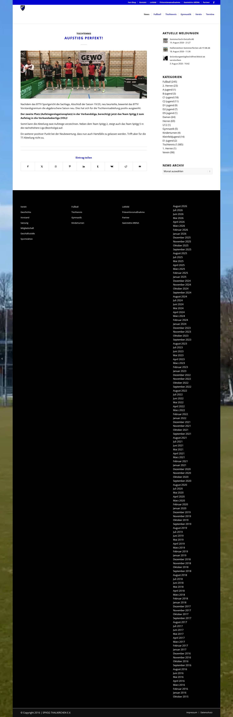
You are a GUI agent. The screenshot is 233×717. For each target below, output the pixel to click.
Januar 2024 (179, 323)
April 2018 (179, 590)
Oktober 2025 (180, 245)
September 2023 (182, 339)
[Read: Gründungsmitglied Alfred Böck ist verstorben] (165, 58)
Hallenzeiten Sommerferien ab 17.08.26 (190, 47)
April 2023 (179, 359)
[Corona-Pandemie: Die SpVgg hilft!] (2, 358)
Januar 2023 (179, 371)
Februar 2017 (180, 645)
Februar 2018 (180, 598)
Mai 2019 (178, 539)
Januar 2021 (179, 465)
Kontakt (142, 2)
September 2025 (182, 249)
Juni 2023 (178, 351)
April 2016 (179, 680)
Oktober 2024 (180, 288)
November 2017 (182, 610)
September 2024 (182, 292)
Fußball (167, 81)
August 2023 (180, 343)
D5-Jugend (168, 113)
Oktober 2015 (180, 696)
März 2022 (179, 410)
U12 (165, 125)
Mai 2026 (178, 218)
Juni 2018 (178, 582)
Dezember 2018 (182, 559)
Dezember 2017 (182, 606)
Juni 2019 (178, 535)
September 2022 (182, 386)
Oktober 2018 (180, 567)
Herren (166, 121)
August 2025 (180, 253)
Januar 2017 (179, 649)
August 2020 (180, 484)
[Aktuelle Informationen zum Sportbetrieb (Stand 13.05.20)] (230, 358)
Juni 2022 (178, 398)
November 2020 (182, 472)
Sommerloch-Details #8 (182, 39)
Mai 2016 (178, 676)
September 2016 (182, 665)
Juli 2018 (178, 579)
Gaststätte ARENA (192, 2)
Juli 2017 (178, 626)
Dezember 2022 (182, 374)
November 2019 (182, 516)
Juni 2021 (178, 445)
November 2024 (182, 284)
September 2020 (182, 480)
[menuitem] (132, 2)
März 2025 (179, 268)
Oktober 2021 (180, 429)
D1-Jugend (168, 105)
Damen (167, 117)
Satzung (24, 222)
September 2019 (182, 524)
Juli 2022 (178, 394)
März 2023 (179, 363)
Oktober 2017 (180, 614)
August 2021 (180, 437)
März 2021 (179, 457)
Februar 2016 (180, 688)
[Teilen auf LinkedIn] (84, 166)
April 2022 (179, 406)
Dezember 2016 (182, 653)
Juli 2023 (178, 347)
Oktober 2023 (180, 335)
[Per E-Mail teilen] (140, 166)
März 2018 (179, 594)
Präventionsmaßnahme (170, 2)
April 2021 (179, 453)
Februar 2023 (180, 367)
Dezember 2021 (182, 422)
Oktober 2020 (180, 476)
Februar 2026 (180, 229)
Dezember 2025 (182, 237)
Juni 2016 (178, 673)
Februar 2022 (180, 414)
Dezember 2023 (182, 327)
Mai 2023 (178, 355)
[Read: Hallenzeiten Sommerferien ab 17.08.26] (165, 49)
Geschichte (26, 212)
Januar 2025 (179, 276)
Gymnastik (168, 128)
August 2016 (180, 669)
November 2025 (182, 241)
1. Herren (168, 148)
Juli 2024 (178, 300)
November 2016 (182, 657)
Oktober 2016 (180, 661)
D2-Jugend (168, 109)
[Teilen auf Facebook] (28, 166)
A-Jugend (167, 89)
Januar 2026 (179, 233)
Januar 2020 (179, 508)
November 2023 (182, 331)
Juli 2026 (178, 210)
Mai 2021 (178, 449)
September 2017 (182, 618)
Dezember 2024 (182, 280)
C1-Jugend (168, 97)
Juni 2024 (178, 304)
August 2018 (180, 575)
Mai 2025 (178, 261)
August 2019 (180, 527)
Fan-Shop (132, 2)
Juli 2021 (178, 441)
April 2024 (179, 312)
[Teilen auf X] (42, 166)
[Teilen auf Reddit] (126, 166)
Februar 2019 (180, 551)
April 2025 (179, 265)
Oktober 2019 (180, 520)
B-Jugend (167, 93)
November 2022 (182, 378)
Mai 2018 (178, 586)
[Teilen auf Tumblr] (98, 166)
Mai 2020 (178, 492)
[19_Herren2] (84, 75)
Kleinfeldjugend (171, 136)
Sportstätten (27, 238)
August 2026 (180, 206)
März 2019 (179, 547)
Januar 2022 (179, 418)
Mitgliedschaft (27, 228)
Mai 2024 (178, 308)
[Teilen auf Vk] (112, 166)
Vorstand (25, 217)
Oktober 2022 (180, 382)
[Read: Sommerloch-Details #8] (165, 41)
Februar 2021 (180, 461)
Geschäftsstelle (28, 233)
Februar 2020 (180, 504)
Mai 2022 (178, 402)
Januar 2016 (179, 692)
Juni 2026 (178, 214)
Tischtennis (84, 33)
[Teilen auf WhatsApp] (56, 166)
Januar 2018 (179, 602)
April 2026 (179, 221)
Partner (206, 2)
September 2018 (182, 571)
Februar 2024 (180, 319)
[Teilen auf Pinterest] (70, 166)
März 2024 (179, 316)
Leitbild (153, 2)
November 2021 (182, 425)
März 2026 (179, 225)
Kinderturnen (170, 132)
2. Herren (168, 85)
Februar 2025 (180, 272)
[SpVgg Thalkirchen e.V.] (23, 14)
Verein (166, 152)
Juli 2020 (178, 488)
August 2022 (180, 390)
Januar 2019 (179, 555)
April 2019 (179, 543)
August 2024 (180, 296)
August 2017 (180, 622)
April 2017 (179, 637)
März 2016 (179, 684)
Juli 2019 (178, 531)
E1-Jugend (168, 140)
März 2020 (179, 500)
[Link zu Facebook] (213, 2)
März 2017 (179, 641)
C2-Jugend (168, 101)
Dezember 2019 (182, 512)
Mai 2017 (178, 633)
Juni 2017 (178, 629)
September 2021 (182, 433)
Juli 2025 (178, 257)
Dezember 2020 (182, 469)
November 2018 (182, 563)
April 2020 (179, 496)
